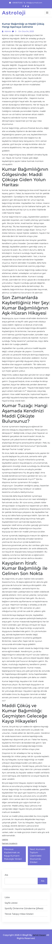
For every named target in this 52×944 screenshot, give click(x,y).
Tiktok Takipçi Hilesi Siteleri (19, 914)
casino (5, 839)
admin (7, 31)
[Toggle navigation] (47, 13)
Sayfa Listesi (11, 903)
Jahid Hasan (39, 935)
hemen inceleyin (9, 843)
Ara (6, 875)
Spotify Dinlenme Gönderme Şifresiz (24, 908)
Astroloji (14, 13)
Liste (7, 897)
